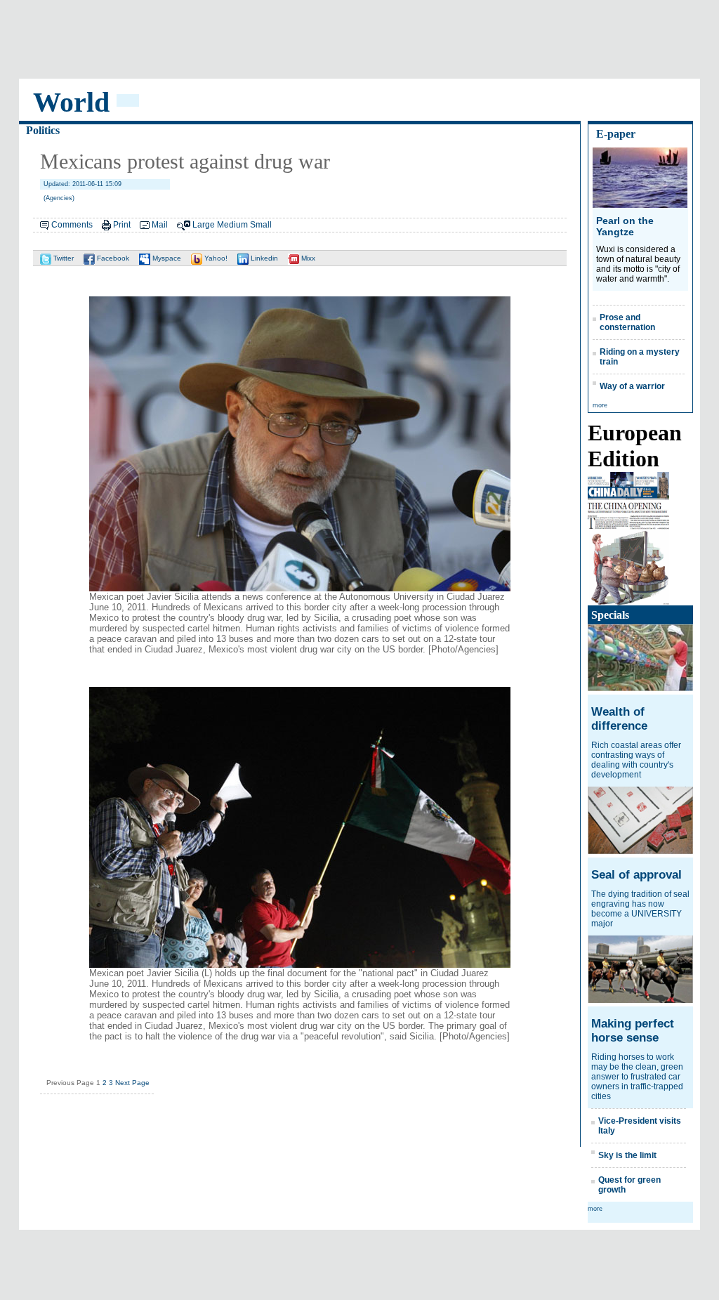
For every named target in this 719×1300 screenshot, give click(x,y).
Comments (72, 225)
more (600, 405)
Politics (43, 130)
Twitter (62, 258)
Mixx (307, 258)
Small (261, 225)
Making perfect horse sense (632, 1030)
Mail (160, 225)
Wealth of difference (619, 719)
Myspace (165, 258)
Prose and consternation (627, 322)
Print (122, 225)
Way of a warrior (632, 386)
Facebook (112, 258)
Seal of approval (636, 874)
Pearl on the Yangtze (625, 226)
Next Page (132, 1082)
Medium (232, 225)
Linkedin (263, 258)
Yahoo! (214, 258)
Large (203, 225)
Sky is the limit (627, 1155)
